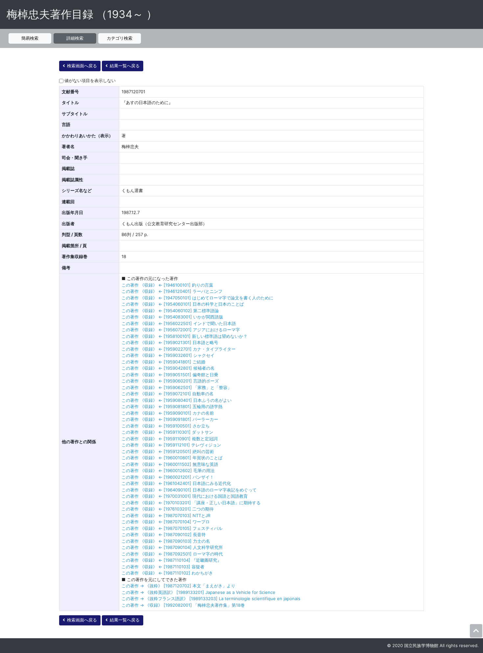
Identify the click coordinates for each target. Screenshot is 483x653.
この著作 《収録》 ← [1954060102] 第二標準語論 (170, 310)
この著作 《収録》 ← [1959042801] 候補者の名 (168, 368)
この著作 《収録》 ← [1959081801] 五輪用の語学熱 (172, 406)
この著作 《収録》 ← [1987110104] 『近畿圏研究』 (171, 560)
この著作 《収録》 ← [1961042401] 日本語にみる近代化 (176, 483)
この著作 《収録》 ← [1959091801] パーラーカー (170, 419)
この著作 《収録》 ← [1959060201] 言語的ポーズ (170, 380)
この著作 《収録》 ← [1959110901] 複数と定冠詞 (170, 438)
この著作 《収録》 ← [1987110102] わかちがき (167, 573)
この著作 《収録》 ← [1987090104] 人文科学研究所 (172, 547)
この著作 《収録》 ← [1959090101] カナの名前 (168, 413)
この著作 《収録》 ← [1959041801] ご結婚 (163, 361)
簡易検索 (29, 38)
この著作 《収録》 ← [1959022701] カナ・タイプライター (179, 349)
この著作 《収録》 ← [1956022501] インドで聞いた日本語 (179, 323)
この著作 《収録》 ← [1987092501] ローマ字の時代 (172, 553)
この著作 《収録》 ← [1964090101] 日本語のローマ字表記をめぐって (189, 489)
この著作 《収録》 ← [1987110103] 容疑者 (163, 566)
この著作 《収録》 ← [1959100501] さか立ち (166, 425)
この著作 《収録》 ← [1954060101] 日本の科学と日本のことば (183, 304)
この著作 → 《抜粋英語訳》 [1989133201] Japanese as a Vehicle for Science (198, 592)
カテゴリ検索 (119, 38)
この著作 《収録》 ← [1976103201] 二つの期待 (168, 509)
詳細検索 (74, 38)
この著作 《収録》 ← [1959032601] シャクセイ (168, 355)
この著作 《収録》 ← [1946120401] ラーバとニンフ (172, 291)
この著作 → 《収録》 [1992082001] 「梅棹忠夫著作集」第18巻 (183, 605)
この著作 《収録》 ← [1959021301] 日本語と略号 (170, 342)
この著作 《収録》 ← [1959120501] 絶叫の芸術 (168, 451)
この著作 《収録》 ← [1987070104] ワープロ (166, 521)
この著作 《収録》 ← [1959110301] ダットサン (167, 432)
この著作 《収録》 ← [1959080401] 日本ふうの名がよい (177, 400)
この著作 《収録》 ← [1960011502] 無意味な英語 (170, 464)
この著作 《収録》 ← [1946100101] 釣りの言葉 (167, 285)
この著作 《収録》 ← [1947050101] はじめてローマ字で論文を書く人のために (197, 297)
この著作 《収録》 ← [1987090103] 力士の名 (166, 541)
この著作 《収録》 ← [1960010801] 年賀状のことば (172, 457)
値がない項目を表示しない (90, 80)
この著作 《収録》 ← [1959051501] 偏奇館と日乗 (170, 374)
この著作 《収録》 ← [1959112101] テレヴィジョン (171, 444)
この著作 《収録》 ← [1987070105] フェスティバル (172, 528)
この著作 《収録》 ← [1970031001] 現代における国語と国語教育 (185, 496)
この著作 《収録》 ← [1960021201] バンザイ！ (168, 477)
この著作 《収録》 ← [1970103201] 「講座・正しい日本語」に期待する (191, 502)
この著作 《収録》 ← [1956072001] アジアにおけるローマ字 (181, 329)
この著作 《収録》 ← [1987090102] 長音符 (164, 534)
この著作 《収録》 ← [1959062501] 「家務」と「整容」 (177, 387)
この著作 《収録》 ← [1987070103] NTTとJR (166, 515)
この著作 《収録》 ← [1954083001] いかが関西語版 (172, 316)
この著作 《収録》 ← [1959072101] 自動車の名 (168, 393)
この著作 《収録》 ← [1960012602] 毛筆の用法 (168, 470)
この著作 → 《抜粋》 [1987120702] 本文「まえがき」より (178, 585)
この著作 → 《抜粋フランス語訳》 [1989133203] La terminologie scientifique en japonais (211, 598)
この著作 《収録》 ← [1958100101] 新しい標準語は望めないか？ (184, 336)
